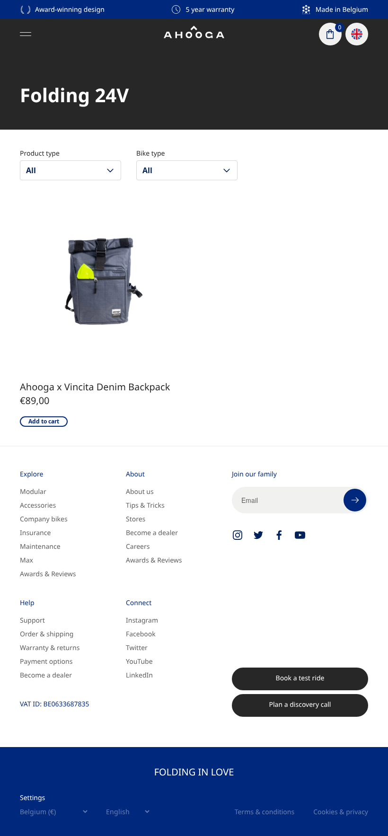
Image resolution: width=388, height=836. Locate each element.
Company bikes (44, 519)
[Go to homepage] (194, 34)
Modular (33, 491)
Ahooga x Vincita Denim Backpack (95, 387)
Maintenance (40, 546)
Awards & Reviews (48, 574)
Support (32, 620)
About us (140, 491)
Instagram (142, 620)
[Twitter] (258, 535)
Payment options (46, 661)
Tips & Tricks (145, 505)
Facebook (141, 634)
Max (26, 560)
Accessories (38, 505)
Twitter (137, 647)
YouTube (139, 661)
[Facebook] (279, 535)
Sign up (355, 500)
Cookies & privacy (340, 812)
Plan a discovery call (300, 704)
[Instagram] (237, 535)
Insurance (35, 532)
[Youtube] (300, 535)
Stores (135, 519)
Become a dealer (152, 532)
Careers (138, 546)
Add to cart (43, 421)
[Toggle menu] (25, 34)
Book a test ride (300, 678)
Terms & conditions (264, 812)
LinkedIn (139, 675)
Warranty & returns (49, 647)
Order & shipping (46, 634)
